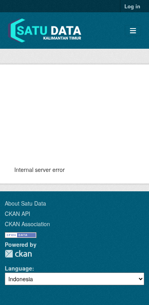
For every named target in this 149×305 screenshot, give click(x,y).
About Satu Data (25, 203)
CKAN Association (27, 224)
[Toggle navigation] (133, 30)
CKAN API (17, 213)
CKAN (18, 254)
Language (18, 268)
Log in (132, 6)
